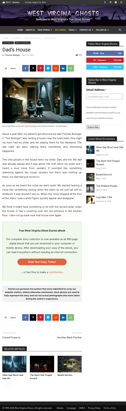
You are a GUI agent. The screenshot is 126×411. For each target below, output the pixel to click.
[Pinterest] (110, 2)
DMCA (82, 408)
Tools (71, 30)
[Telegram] (115, 2)
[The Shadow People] (90, 188)
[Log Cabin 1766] (90, 200)
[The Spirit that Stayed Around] (42, 364)
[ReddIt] (55, 68)
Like (119, 53)
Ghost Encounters (33, 38)
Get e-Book (60, 30)
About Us (30, 30)
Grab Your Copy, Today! (42, 261)
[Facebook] (105, 2)
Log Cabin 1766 (104, 197)
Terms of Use (110, 408)
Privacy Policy (94, 408)
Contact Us (85, 30)
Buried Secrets (65, 375)
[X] (121, 2)
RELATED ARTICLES (14, 349)
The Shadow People (106, 186)
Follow (117, 60)
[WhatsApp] (70, 68)
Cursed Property (11, 337)
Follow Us (101, 30)
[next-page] (10, 385)
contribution (56, 272)
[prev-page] (4, 385)
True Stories (44, 30)
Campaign (71, 408)
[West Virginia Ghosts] (63, 15)
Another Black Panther (69, 337)
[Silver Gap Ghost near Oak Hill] (14, 364)
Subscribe (92, 127)
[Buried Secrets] (70, 364)
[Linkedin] (63, 68)
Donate (60, 408)
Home (20, 30)
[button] (120, 30)
